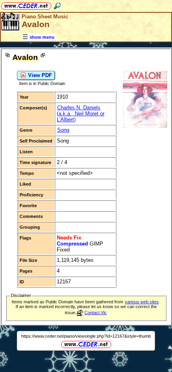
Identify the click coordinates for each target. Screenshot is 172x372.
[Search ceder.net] (57, 5)
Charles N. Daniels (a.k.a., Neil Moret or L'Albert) (80, 114)
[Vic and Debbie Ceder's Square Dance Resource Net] (26, 5)
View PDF (39, 75)
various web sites (142, 301)
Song (63, 130)
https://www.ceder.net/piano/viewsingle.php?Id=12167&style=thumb (86, 336)
